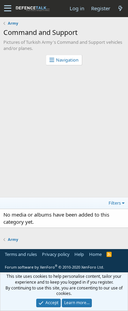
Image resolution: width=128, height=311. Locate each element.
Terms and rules (21, 254)
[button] (7, 8)
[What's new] (120, 8)
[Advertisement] (64, 133)
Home (95, 254)
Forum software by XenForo (54, 267)
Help (79, 254)
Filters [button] (115, 203)
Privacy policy (56, 254)
